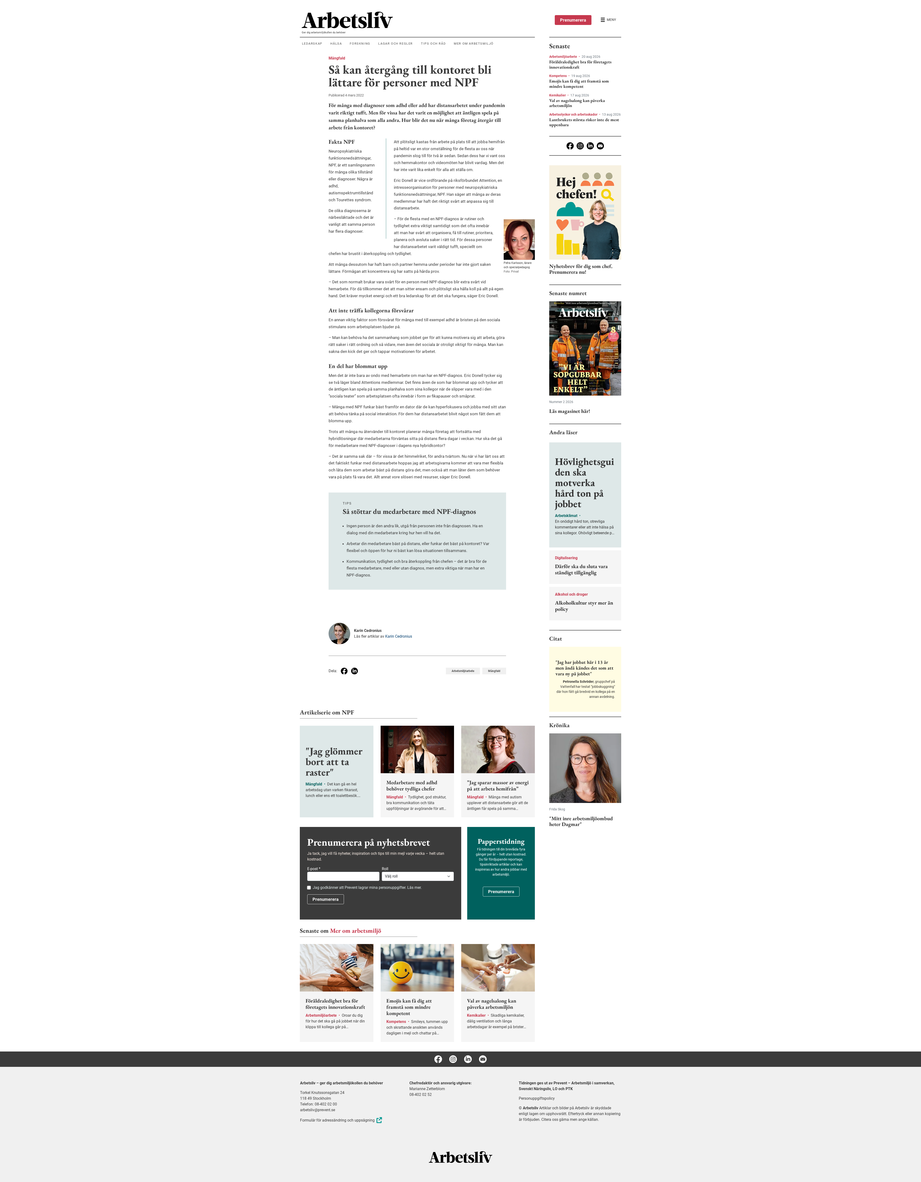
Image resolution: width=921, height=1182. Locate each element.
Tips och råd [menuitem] (433, 43)
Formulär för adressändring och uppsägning (337, 1120)
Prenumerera (573, 20)
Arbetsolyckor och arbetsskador (573, 114)
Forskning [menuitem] (360, 43)
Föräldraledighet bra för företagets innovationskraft (580, 64)
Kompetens (558, 76)
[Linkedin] (590, 145)
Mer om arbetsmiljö (355, 931)
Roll (385, 869)
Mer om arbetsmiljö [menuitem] (474, 43)
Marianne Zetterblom (427, 1089)
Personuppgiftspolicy (537, 1098)
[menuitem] (418, 20)
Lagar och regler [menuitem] (395, 43)
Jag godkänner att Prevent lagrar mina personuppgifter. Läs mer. (367, 887)
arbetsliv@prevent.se (317, 1110)
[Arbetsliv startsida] (460, 1156)
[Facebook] (570, 145)
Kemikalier (558, 95)
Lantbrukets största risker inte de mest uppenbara (584, 122)
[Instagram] (580, 145)
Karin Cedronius (398, 636)
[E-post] (600, 145)
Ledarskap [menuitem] (312, 43)
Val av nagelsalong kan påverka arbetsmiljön (577, 103)
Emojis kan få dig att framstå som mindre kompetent (579, 83)
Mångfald (337, 58)
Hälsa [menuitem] (336, 43)
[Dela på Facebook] (344, 671)
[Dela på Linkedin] (354, 671)
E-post (313, 869)
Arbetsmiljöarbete (463, 671)
